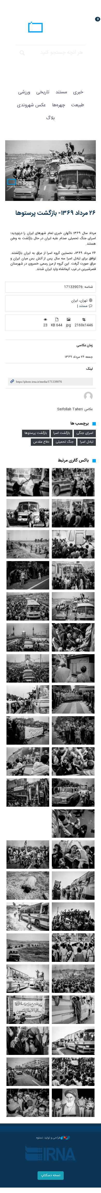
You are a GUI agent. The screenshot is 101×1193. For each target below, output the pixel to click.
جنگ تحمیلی (65, 442)
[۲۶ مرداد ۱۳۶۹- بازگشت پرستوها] (50, 170)
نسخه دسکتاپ (50, 1175)
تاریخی (42, 92)
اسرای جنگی (84, 433)
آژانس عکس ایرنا (50, 27)
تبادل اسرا (86, 442)
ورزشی (24, 92)
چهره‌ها (58, 105)
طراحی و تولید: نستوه (48, 1138)
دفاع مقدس (41, 442)
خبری (78, 92)
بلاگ (50, 118)
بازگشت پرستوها (36, 433)
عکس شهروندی (31, 105)
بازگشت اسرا (61, 433)
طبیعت (77, 105)
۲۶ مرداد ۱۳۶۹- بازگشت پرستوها (55, 213)
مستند (61, 92)
